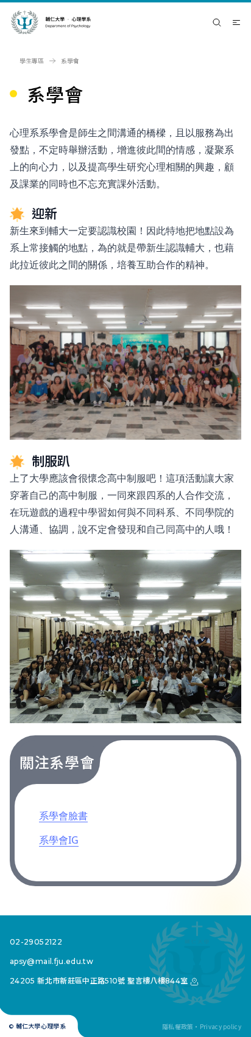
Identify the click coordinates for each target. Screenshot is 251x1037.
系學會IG (59, 840)
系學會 (70, 60)
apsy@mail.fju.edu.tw (51, 961)
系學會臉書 (63, 815)
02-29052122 (36, 941)
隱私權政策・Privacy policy (201, 1026)
